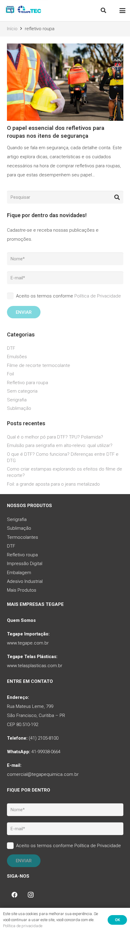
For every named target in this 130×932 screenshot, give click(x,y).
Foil (10, 374)
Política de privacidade (22, 926)
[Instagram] (30, 894)
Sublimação (19, 408)
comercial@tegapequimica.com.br (43, 774)
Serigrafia (17, 400)
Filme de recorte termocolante (38, 365)
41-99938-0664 (45, 751)
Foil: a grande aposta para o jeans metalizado (53, 484)
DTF (11, 348)
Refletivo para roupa (27, 382)
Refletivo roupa (22, 555)
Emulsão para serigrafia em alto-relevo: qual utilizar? (59, 445)
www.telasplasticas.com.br (34, 665)
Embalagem (19, 572)
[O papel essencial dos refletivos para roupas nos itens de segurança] (65, 113)
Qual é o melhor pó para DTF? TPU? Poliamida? (55, 437)
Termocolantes (22, 537)
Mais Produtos (21, 590)
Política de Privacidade (97, 296)
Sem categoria (22, 391)
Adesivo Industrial (25, 581)
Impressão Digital (24, 563)
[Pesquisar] (117, 197)
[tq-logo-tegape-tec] (23, 10)
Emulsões (17, 356)
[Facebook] (14, 894)
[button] (103, 10)
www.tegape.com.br (28, 643)
